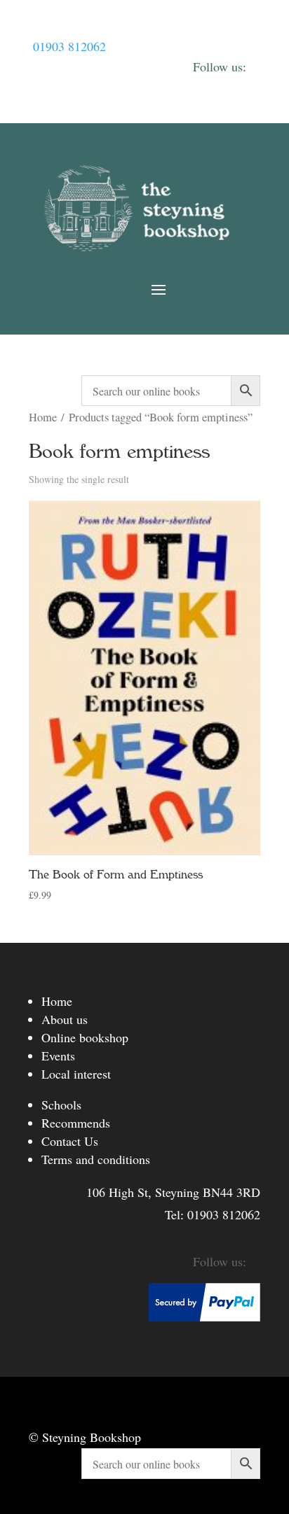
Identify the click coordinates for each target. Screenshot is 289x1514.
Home (43, 417)
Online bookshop (84, 1037)
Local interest (76, 1073)
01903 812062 (69, 46)
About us (64, 1019)
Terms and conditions (95, 1159)
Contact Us (69, 1141)
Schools (61, 1104)
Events (58, 1055)
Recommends (75, 1122)
